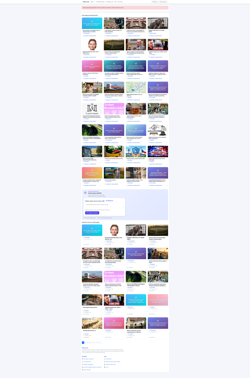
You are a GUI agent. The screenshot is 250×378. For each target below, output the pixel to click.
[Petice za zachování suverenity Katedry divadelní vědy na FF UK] (114, 113)
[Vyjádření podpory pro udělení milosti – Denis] (158, 49)
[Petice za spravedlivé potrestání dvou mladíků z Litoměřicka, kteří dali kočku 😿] (158, 91)
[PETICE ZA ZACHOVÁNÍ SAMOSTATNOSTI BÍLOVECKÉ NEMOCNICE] (92, 156)
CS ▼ (93, 1)
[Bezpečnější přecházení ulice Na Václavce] (136, 91)
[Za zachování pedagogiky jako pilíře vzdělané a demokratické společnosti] (92, 113)
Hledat (120, 1)
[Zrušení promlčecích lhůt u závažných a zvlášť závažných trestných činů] (92, 177)
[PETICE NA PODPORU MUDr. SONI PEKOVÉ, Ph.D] (92, 49)
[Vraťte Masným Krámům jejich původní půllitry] (136, 113)
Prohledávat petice (100, 1)
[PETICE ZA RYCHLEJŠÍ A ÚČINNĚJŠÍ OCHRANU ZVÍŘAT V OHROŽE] (92, 91)
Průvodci (84, 356)
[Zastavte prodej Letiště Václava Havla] (136, 155)
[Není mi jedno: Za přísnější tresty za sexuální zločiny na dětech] (92, 27)
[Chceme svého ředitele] (114, 176)
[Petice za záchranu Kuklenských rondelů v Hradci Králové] (114, 49)
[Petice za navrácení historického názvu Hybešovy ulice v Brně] (136, 134)
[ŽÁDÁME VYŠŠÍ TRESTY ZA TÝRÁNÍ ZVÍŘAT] (158, 27)
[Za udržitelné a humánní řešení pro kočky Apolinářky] (114, 27)
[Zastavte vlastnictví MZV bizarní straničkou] (92, 70)
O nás (115, 1)
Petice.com (86, 1)
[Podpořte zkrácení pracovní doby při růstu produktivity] (158, 134)
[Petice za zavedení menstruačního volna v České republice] (114, 134)
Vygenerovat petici (93, 212)
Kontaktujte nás (109, 1)
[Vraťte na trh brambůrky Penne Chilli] (114, 155)
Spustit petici (163, 1)
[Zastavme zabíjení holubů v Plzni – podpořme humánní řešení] (136, 177)
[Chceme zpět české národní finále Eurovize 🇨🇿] (158, 156)
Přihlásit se (154, 1)
